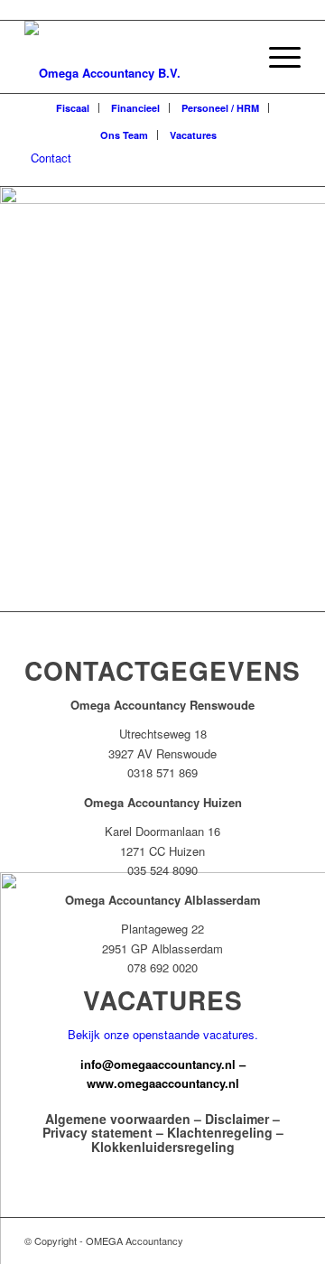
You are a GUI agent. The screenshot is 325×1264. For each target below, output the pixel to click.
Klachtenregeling (220, 1132)
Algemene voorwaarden (117, 1119)
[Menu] (276, 57)
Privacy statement (97, 1132)
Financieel (135, 108)
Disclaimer (237, 1119)
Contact (51, 157)
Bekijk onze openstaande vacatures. (163, 1034)
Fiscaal (72, 108)
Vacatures (193, 135)
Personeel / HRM (220, 108)
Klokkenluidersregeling (163, 1147)
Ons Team (124, 135)
